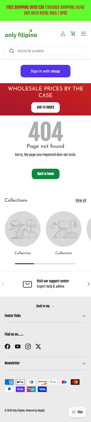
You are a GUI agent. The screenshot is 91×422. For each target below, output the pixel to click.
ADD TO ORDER (45, 107)
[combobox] (45, 51)
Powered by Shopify (35, 410)
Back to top (43, 306)
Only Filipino (19, 410)
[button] (73, 34)
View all (81, 200)
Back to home (45, 174)
